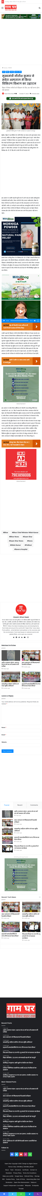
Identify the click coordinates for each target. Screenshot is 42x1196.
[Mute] (35, 321)
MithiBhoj (20, 1166)
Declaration (9, 1182)
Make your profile (8, 1176)
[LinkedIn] (22, 637)
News (30, 541)
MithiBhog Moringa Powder (21, 857)
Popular (6, 805)
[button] (21, 311)
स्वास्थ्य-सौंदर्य (18, 72)
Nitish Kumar (16, 545)
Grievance (18, 1170)
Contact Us (33, 1170)
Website (4, 742)
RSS (3, 1179)
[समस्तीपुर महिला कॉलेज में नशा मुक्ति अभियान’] (11, 677)
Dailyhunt (33, 1182)
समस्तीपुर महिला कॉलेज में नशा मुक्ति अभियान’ (10, 685)
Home (5, 68)
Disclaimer (9, 1173)
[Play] (4, 321)
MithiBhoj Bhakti (29, 1166)
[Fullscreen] (38, 321)
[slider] (19, 320)
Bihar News (14, 537)
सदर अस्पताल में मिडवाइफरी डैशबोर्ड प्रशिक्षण (31, 663)
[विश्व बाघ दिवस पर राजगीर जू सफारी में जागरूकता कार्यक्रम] (7, 848)
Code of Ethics (20, 1179)
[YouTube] (25, 637)
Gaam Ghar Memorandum (21, 1182)
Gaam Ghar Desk (9, 93)
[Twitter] (19, 637)
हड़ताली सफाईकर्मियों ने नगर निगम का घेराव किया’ (16, 1)
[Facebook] (17, 637)
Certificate (25, 1170)
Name (4, 727)
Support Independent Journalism (14, 1185)
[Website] (14, 637)
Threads (21, 1188)
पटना (4, 72)
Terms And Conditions (29, 1173)
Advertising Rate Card (33, 1179)
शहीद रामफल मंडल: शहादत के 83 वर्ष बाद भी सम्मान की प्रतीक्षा (10, 664)
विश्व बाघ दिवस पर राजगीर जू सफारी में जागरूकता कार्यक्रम (26, 847)
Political (29, 545)
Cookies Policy (10, 1179)
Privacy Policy (17, 1173)
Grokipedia (35, 1185)
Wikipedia (28, 1185)
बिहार (7, 72)
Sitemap (37, 1176)
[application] (21, 311)
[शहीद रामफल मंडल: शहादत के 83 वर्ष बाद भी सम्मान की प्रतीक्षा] (11, 655)
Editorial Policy (28, 1176)
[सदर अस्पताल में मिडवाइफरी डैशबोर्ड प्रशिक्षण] (31, 655)
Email (4, 735)
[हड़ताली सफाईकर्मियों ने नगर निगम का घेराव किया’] (31, 677)
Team (11, 1170)
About (7, 1170)
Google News (19, 1176)
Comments (34, 805)
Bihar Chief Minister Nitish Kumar (25, 532)
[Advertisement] (21, 43)
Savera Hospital (21, 549)
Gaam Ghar (28, 537)
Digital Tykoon (33, 1163)
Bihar (6, 532)
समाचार (10, 68)
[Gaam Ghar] (11, 8)
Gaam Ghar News (16, 541)
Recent (19, 805)
